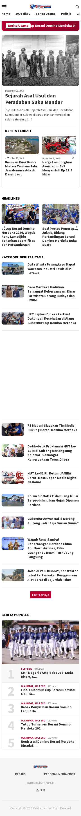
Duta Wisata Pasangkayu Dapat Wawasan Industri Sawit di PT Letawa (51, 268)
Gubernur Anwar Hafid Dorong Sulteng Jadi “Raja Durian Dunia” (53, 521)
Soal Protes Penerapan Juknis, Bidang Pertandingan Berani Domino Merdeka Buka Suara (60, 237)
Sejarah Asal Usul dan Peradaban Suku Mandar (34, 99)
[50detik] (40, 6)
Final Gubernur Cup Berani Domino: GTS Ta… (48, 692)
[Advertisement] (40, 375)
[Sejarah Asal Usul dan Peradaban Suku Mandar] (40, 60)
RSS (42, 790)
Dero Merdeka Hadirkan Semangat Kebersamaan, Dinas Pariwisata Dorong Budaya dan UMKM (51, 293)
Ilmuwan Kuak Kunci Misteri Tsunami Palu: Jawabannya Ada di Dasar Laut (21, 168)
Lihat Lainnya (40, 595)
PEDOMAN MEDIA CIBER (59, 774)
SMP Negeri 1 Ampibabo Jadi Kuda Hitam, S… (47, 675)
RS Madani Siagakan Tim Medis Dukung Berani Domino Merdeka (52, 427)
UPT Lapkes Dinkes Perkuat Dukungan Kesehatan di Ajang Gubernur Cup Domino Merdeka (51, 318)
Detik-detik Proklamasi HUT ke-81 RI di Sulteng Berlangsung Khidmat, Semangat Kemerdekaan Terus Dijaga (51, 453)
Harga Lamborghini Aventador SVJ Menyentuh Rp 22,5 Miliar (57, 168)
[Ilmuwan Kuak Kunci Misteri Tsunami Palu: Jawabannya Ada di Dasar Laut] (22, 145)
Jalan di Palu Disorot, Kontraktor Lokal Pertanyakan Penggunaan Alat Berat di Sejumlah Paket (52, 575)
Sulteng (26, 669)
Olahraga (27, 686)
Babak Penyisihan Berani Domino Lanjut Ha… (46, 709)
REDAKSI (21, 774)
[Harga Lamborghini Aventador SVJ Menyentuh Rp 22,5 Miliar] (59, 145)
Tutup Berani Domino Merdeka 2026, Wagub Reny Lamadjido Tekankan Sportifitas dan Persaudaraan (18, 237)
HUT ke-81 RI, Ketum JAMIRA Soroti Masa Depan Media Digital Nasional (52, 477)
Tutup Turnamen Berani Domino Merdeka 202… (46, 726)
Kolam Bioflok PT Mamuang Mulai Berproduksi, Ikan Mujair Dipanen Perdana (53, 500)
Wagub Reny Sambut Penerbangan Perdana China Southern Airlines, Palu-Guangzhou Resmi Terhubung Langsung (50, 548)
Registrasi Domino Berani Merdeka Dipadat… (47, 744)
